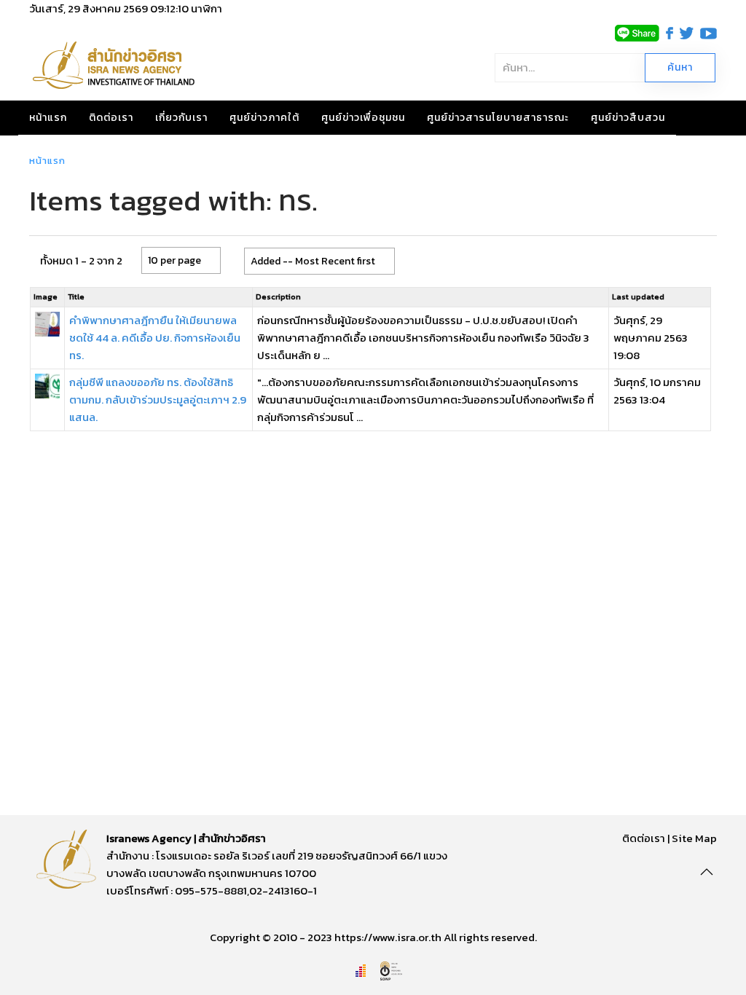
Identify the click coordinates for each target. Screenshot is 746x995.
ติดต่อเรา (111, 117)
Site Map (694, 838)
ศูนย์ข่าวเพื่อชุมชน (363, 117)
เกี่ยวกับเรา (181, 117)
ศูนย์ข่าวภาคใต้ (264, 117)
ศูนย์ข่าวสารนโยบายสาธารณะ (498, 117)
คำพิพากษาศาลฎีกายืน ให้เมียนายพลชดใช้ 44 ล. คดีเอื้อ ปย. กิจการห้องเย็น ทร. (154, 337)
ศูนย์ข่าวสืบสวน (628, 117)
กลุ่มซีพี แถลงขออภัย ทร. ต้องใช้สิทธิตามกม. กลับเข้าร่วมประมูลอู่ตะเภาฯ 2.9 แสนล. (157, 399)
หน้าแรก (48, 117)
